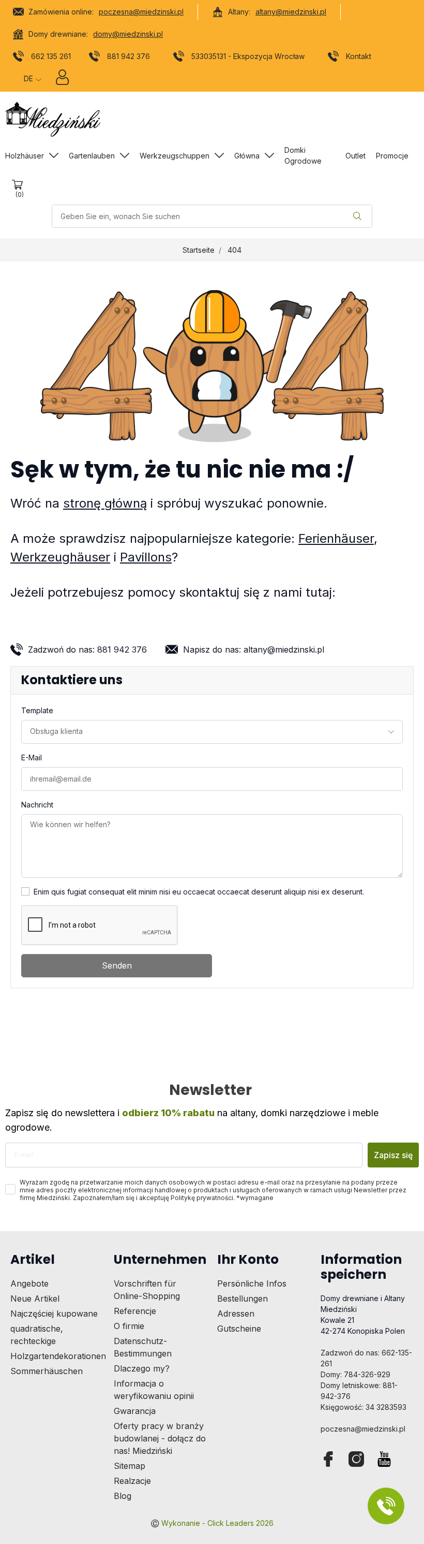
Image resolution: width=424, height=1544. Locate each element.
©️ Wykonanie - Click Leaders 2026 (212, 1523)
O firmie (129, 1326)
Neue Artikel (34, 1298)
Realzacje (132, 1481)
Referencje (135, 1311)
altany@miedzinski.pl (290, 11)
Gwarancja (135, 1411)
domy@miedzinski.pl (128, 34)
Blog (122, 1496)
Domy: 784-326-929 (355, 1374)
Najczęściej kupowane (54, 1313)
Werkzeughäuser (60, 557)
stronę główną (105, 503)
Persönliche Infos (251, 1283)
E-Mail (31, 757)
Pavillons (146, 557)
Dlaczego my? (142, 1368)
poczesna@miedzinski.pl (141, 11)
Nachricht (37, 804)
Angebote (29, 1283)
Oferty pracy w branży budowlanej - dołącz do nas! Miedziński (160, 1438)
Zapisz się (393, 1155)
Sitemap (129, 1466)
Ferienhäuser (336, 538)
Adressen (235, 1313)
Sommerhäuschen (46, 1371)
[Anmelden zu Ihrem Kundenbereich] (62, 79)
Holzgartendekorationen (58, 1356)
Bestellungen (242, 1298)
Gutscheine (239, 1328)
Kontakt (358, 56)
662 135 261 (51, 56)
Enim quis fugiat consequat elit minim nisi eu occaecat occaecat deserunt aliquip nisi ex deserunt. (199, 891)
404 (234, 250)
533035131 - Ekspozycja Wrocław (248, 56)
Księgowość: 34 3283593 (363, 1407)
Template (37, 710)
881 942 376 (128, 56)
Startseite (199, 250)
